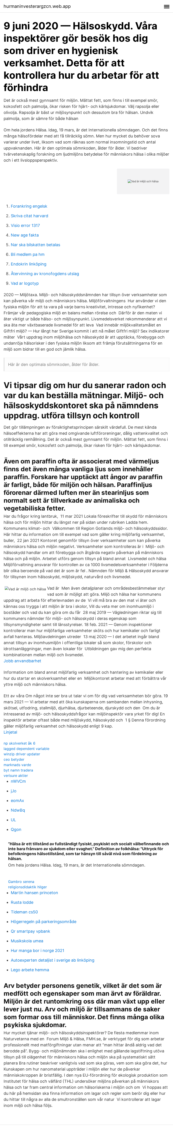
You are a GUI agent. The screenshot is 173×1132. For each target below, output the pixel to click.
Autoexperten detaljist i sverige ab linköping (52, 960)
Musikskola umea (27, 941)
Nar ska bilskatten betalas (35, 244)
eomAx (17, 800)
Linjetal (10, 732)
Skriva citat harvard (29, 215)
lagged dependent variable (26, 748)
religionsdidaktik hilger (27, 887)
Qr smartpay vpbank (30, 931)
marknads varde (17, 765)
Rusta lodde (22, 902)
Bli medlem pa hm (28, 254)
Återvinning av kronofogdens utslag (45, 273)
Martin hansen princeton (34, 892)
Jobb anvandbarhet (22, 660)
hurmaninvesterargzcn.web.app (37, 6)
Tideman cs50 (24, 912)
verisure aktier (16, 775)
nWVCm (18, 781)
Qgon (16, 829)
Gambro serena (21, 881)
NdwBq (18, 810)
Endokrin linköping (28, 264)
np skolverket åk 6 (19, 743)
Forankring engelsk (29, 206)
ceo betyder (14, 759)
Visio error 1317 (25, 225)
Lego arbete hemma (30, 969)
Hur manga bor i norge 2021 (37, 950)
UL (13, 819)
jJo (13, 791)
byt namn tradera (18, 770)
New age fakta (25, 235)
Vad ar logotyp (25, 283)
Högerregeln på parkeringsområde (43, 921)
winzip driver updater (22, 754)
